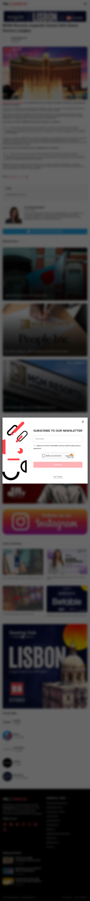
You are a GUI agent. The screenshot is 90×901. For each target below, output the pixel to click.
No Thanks (58, 477)
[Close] (83, 421)
